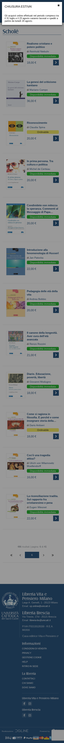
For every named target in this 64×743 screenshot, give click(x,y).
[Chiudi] (58, 5)
